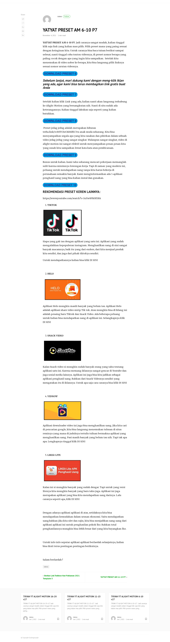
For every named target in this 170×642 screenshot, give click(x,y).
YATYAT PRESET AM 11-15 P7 (113, 577)
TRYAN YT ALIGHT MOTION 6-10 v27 (127, 598)
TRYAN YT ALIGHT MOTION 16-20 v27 (40, 598)
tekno (46, 567)
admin (63, 16)
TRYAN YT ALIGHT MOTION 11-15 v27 (83, 598)
